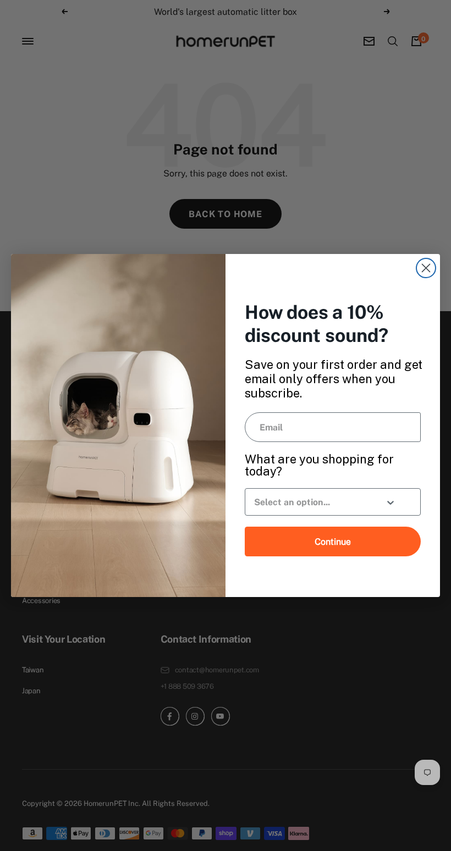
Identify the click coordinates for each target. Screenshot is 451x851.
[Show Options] (390, 503)
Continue (333, 541)
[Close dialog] (426, 268)
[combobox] (309, 502)
